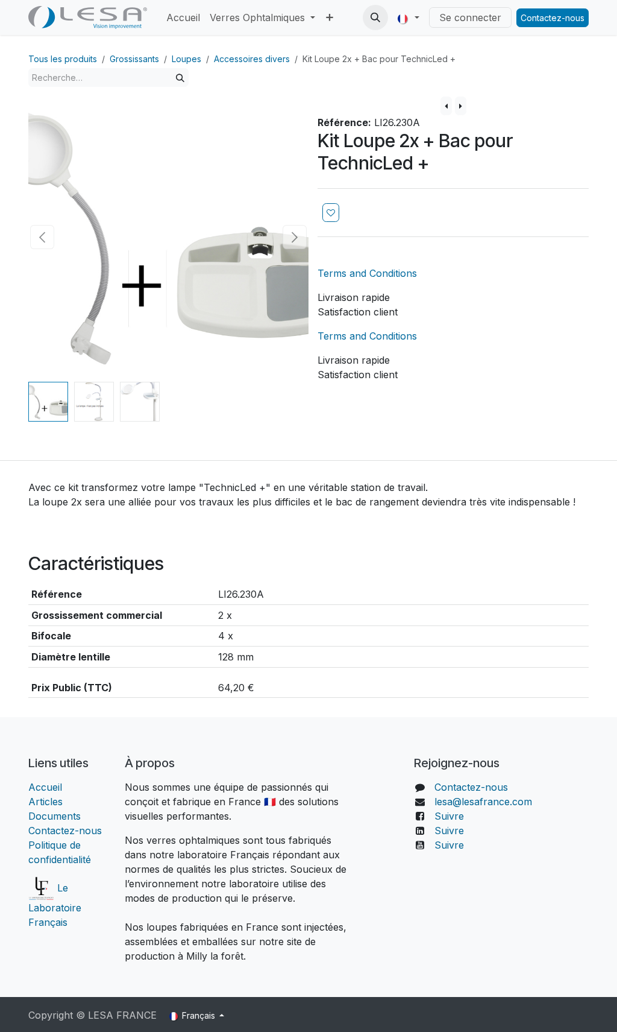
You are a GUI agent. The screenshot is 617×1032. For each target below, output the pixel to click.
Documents (54, 816)
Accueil (46, 787)
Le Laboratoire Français (54, 905)
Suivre (449, 816)
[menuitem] (183, 17)
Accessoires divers (252, 59)
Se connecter (470, 17)
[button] (375, 17)
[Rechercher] (180, 77)
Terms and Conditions (367, 273)
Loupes (186, 59)
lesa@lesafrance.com (483, 802)
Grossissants (134, 59)
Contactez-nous (552, 18)
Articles (45, 802)
